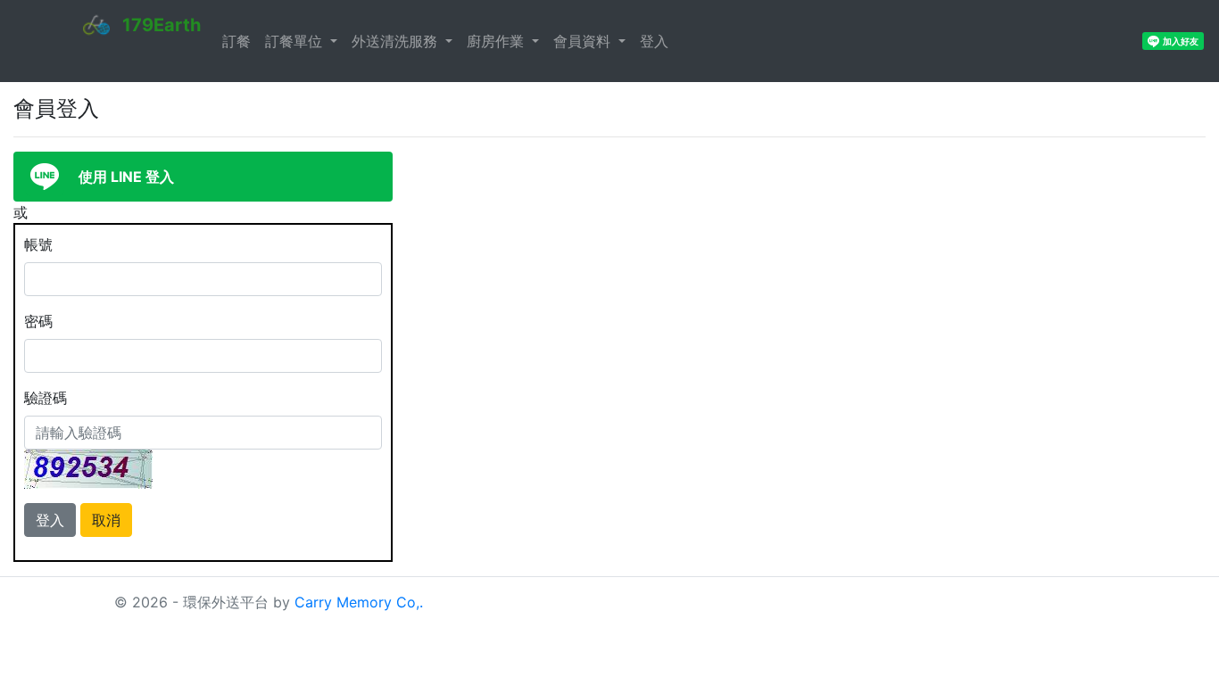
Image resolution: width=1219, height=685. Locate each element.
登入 (654, 41)
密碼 (38, 321)
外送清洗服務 (397, 41)
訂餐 (236, 41)
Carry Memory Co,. (358, 602)
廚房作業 (497, 41)
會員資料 (584, 41)
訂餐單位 (296, 41)
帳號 (38, 244)
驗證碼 (45, 398)
